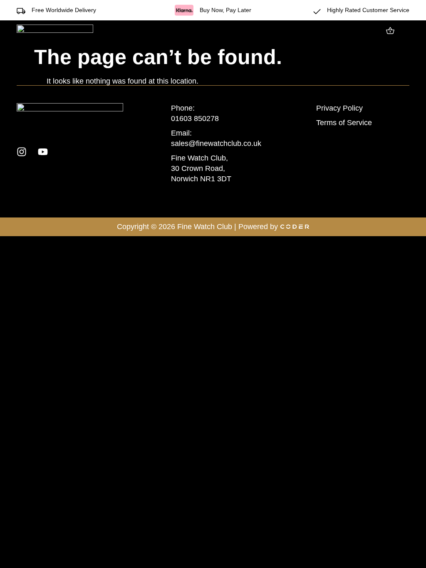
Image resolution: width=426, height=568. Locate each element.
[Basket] (390, 30)
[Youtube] (43, 152)
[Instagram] (22, 152)
